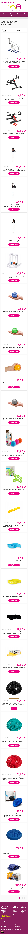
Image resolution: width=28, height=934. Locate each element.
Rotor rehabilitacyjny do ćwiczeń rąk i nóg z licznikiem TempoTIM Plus (13, 98)
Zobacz (14, 708)
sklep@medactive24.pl (8, 2)
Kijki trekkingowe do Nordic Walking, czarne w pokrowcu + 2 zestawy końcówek (13, 205)
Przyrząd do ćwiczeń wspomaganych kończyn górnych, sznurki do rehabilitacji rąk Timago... (13, 62)
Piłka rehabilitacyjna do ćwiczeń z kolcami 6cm (12, 312)
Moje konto (3, 926)
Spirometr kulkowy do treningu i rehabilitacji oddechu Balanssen (13, 276)
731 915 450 (5, 1)
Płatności (15, 913)
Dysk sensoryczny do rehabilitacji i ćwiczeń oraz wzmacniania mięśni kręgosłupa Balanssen (13, 815)
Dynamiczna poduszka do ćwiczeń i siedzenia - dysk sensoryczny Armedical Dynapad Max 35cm (12, 852)
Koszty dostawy (15, 911)
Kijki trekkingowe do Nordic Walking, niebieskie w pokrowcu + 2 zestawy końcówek (13, 169)
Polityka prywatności (19, 928)
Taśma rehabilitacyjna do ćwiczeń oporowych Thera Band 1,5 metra (13, 668)
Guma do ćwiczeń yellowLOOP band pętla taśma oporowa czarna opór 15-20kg (12, 632)
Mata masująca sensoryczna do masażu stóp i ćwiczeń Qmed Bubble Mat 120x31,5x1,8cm (13, 888)
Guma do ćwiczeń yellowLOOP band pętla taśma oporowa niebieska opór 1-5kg (12, 561)
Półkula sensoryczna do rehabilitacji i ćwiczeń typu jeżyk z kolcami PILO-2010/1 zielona (12, 741)
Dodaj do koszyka (14, 66)
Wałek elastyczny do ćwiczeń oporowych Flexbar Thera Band (12, 525)
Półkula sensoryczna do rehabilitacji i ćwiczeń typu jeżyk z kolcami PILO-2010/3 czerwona (13, 778)
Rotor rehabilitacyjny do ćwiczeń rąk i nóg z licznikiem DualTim (13, 134)
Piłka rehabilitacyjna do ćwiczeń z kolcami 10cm (12, 419)
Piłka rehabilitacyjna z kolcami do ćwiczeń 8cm (12, 383)
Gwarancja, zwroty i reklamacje (23, 911)
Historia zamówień (5, 928)
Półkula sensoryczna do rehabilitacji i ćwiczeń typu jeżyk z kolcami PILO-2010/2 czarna (13, 704)
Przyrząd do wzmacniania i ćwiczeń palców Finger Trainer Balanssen (13, 490)
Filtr (5, 30)
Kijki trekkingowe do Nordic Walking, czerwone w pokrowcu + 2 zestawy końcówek (13, 241)
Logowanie (3, 924)
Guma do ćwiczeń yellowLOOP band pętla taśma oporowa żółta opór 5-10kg (12, 597)
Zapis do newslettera (15, 915)
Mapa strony (18, 929)
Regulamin (17, 926)
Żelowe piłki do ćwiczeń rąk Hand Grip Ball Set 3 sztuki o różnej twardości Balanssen (13, 454)
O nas (16, 924)
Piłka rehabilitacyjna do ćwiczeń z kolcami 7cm (12, 347)
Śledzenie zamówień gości (7, 929)
